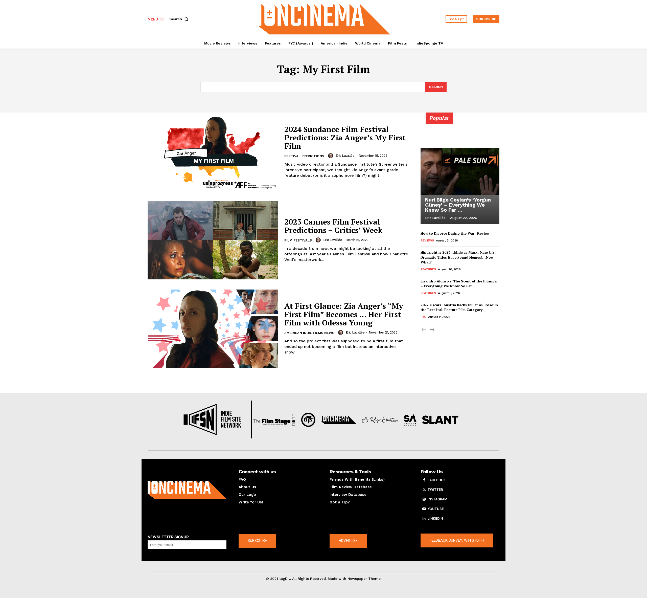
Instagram (437, 499)
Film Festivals (298, 240)
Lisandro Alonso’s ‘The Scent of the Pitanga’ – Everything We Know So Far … (459, 284)
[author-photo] (331, 155)
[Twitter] (424, 489)
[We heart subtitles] (324, 18)
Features (428, 269)
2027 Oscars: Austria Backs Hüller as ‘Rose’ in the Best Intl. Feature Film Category (459, 307)
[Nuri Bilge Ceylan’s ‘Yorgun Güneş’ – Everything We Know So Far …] (460, 171)
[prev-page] (424, 330)
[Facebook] (424, 480)
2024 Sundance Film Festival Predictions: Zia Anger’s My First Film (345, 137)
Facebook (437, 480)
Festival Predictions (304, 156)
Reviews (427, 240)
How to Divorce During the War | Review (455, 233)
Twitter (435, 490)
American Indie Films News (309, 333)
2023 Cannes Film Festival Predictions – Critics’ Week (333, 226)
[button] (180, 19)
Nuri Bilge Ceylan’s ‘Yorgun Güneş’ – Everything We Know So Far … (458, 205)
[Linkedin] (424, 518)
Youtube (436, 509)
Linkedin (435, 518)
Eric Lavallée (345, 156)
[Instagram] (424, 499)
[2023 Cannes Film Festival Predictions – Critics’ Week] (213, 240)
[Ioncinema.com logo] (187, 490)
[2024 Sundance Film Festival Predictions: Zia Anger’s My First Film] (213, 152)
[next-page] (432, 330)
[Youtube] (424, 509)
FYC (423, 317)
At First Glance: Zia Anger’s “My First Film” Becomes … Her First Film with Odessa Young (343, 314)
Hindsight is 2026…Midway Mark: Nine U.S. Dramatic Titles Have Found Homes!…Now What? (458, 257)
